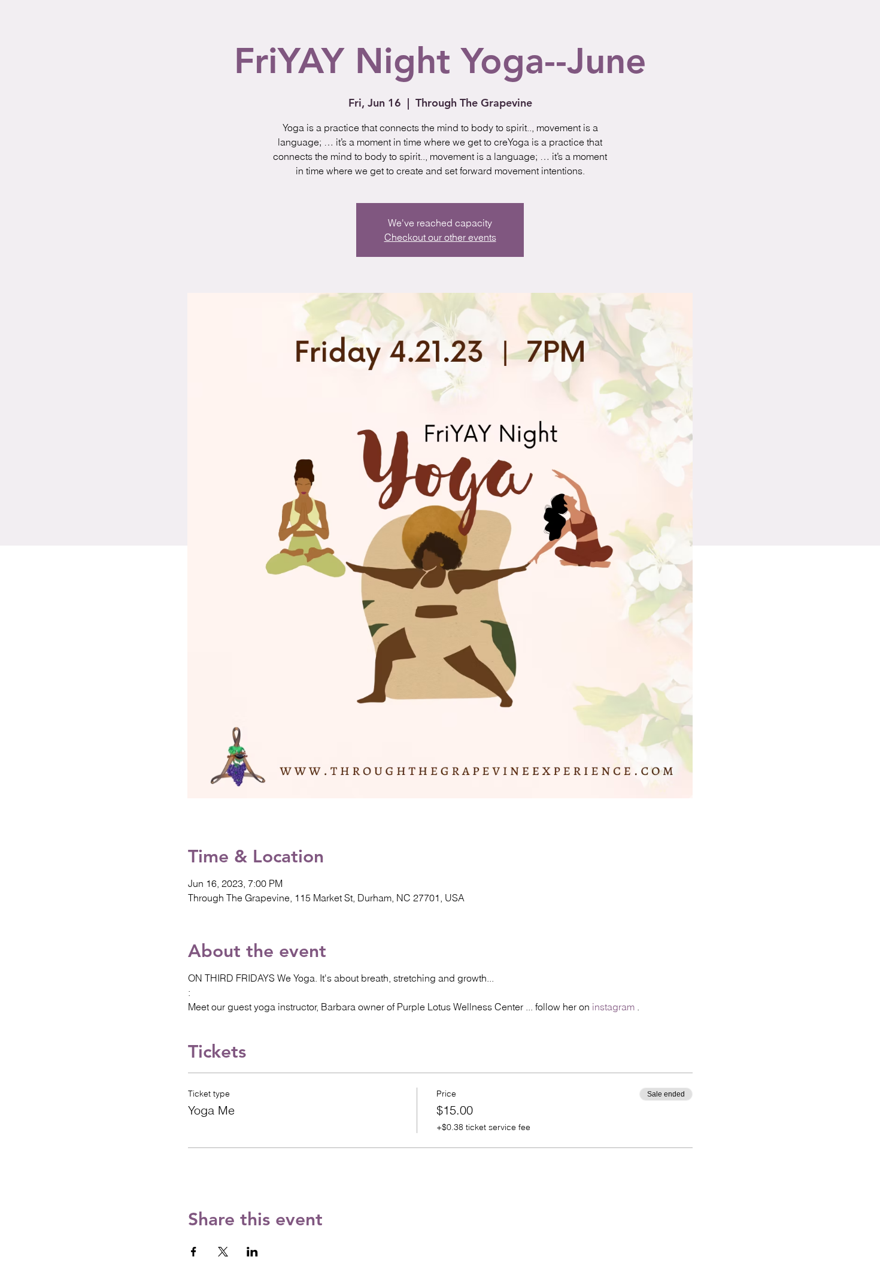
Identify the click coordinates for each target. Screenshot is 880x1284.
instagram (613, 1007)
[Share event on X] (223, 1251)
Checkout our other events (440, 237)
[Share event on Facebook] (193, 1251)
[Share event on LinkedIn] (252, 1251)
